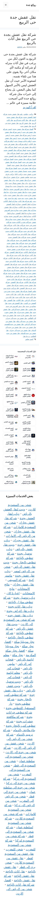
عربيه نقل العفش (26, 288)
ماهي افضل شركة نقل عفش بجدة (24, 291)
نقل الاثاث (20, 300)
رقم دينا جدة (12, 198)
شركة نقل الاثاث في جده (27, 264)
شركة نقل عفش (26, 267)
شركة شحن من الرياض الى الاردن (20, 739)
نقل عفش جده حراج (24, 312)
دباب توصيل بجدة (24, 597)
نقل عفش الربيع (25, 123)
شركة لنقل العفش (16, 252)
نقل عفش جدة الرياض (20, 309)
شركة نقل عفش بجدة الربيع (22, 270)
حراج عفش (15, 177)
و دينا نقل (26, 336)
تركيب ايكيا (19, 174)
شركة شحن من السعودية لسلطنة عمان (19, 823)
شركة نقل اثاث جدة (21, 255)
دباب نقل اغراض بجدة (20, 611)
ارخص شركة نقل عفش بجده (21, 135)
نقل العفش (11, 300)
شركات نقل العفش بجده (17, 237)
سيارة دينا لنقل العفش (24, 213)
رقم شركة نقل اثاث (25, 201)
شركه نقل (26, 279)
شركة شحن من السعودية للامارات (20, 809)
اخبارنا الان (13, 593)
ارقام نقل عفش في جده (27, 147)
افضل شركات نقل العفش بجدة (16, 156)
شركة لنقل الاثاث (30, 252)
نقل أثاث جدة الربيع (21, 120)
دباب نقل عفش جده (20, 615)
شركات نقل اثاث (19, 225)
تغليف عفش (24, 177)
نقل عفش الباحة (24, 875)
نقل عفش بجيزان (23, 540)
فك (30, 120)
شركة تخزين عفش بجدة (16, 249)
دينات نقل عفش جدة (16, 195)
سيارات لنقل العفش (29, 204)
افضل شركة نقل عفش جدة (22, 165)
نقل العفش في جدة (15, 303)
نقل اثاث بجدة (11, 294)
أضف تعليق (29, 339)
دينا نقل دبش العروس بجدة (19, 189)
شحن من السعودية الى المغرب (17, 770)
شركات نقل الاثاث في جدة (26, 234)
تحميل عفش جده (21, 171)
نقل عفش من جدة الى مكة (26, 321)
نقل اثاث (21, 294)
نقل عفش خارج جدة (24, 315)
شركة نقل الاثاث (14, 258)
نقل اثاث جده (20, 297)
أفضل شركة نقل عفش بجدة (23, 129)
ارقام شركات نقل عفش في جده (16, 144)
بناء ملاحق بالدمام (24, 730)
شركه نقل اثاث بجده (14, 279)
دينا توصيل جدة (19, 186)
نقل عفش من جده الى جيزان (20, 330)
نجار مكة (17, 655)
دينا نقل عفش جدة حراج (19, 192)
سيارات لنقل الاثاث (10, 201)
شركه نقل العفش (17, 282)
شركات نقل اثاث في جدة (19, 228)
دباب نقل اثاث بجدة (20, 606)
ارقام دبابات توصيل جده (23, 141)
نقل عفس (32, 309)
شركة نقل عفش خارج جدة (18, 273)
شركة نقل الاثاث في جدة (15, 261)
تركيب (31, 114)
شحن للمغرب (14, 849)
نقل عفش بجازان (23, 584)
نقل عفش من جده (29, 327)
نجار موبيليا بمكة (24, 641)
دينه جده (21, 198)
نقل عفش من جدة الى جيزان (16, 318)
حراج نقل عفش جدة (23, 180)
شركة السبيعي (17, 580)
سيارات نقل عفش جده (28, 210)
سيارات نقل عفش (11, 207)
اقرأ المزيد (29, 107)
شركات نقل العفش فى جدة (26, 240)
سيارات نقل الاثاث (25, 207)
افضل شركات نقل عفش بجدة (25, 159)
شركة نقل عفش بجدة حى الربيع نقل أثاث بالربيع (20, 38)
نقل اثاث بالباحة (15, 871)
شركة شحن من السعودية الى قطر (19, 831)
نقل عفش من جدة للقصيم (14, 324)
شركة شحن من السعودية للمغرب (20, 845)
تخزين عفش (9, 171)
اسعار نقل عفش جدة (28, 153)
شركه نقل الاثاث (30, 282)
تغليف (26, 114)
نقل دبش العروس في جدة (15, 306)
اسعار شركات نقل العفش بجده (15, 150)
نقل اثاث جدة (31, 297)
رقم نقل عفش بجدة (15, 114)
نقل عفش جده (25, 126)
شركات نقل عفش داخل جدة (25, 246)
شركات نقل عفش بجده (15, 243)
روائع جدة (31, 4)
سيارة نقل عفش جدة (21, 219)
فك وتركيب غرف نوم (11, 288)
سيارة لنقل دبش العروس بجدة (20, 216)
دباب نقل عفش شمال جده (18, 183)
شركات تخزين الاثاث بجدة (21, 222)
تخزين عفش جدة (30, 174)
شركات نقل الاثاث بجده (14, 231)
